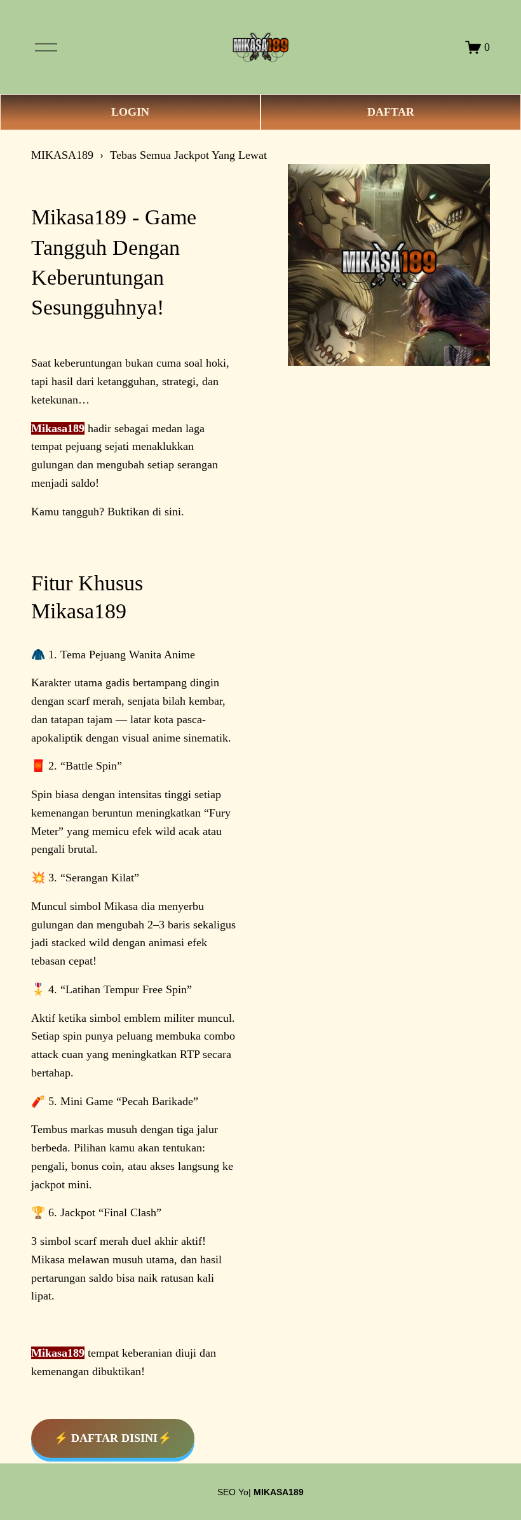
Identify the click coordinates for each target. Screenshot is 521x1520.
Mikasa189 (58, 428)
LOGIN (130, 111)
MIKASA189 (62, 155)
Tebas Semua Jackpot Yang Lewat (188, 155)
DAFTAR (390, 111)
